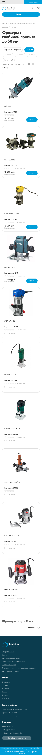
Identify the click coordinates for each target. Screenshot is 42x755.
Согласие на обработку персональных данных (19, 668)
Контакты (5, 698)
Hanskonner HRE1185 (11, 214)
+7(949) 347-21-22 (8, 727)
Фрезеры (5, 27)
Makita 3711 (8, 106)
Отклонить (21, 753)
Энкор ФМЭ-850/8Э (12, 482)
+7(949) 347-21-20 (8, 730)
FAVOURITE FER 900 (11, 375)
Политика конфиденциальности (13, 661)
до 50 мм (29, 50)
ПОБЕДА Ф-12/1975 (11, 536)
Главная (4, 23)
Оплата (4, 692)
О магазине (6, 682)
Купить (32, 119)
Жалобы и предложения (17, 738)
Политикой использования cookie (18, 752)
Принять (34, 752)
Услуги (4, 655)
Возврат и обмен (8, 652)
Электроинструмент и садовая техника (22, 23)
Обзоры (5, 695)
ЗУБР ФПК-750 (9, 321)
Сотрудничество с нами (11, 658)
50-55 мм (8, 55)
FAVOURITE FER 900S (12, 428)
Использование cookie (10, 671)
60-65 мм (19, 55)
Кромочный (9, 60)
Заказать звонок (33, 2)
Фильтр (5, 68)
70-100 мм (32, 55)
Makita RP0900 (9, 267)
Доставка (5, 689)
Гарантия (5, 685)
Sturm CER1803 (9, 160)
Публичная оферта (9, 665)
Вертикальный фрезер (13, 50)
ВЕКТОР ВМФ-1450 (11, 590)
